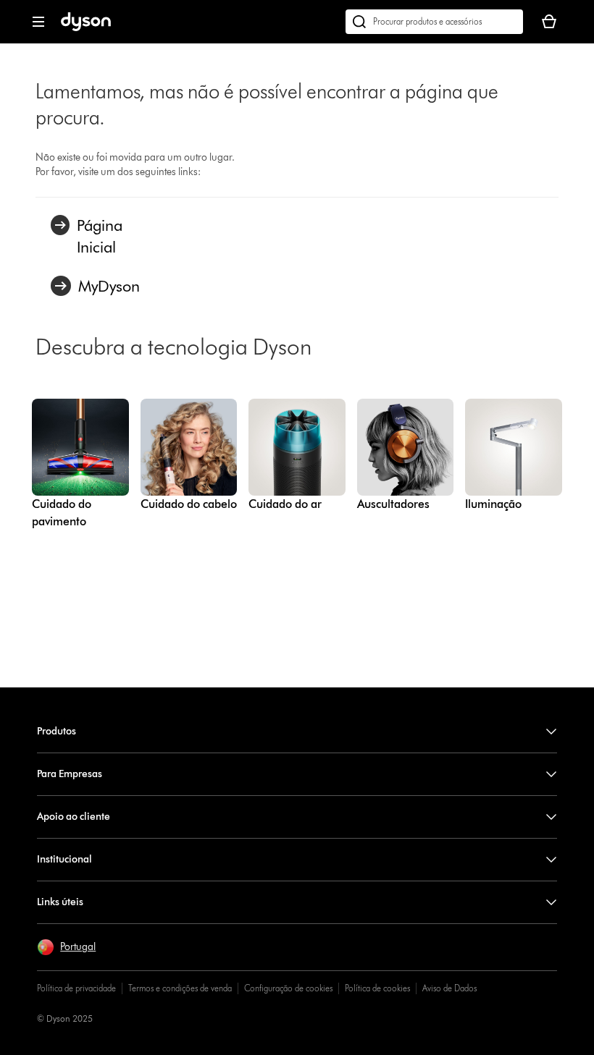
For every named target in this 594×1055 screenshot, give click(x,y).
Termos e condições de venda (180, 988)
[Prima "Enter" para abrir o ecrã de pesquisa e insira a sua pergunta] (434, 21)
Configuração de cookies (288, 988)
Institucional (64, 859)
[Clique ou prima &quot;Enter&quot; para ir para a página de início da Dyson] (86, 28)
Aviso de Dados (449, 988)
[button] (66, 947)
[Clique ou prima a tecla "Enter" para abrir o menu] (38, 21)
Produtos (56, 731)
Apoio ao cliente (73, 816)
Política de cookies (377, 988)
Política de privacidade (76, 988)
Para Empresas (69, 774)
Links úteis (60, 902)
